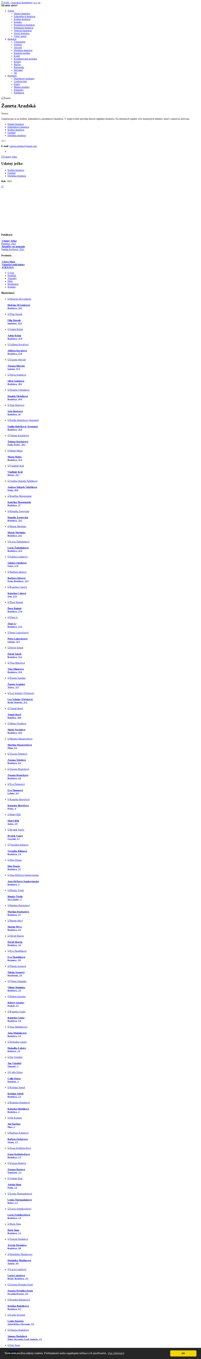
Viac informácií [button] (116, 1353)
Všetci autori (20, 36)
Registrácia (13, 284)
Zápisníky (19, 90)
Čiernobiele (19, 42)
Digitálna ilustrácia (23, 50)
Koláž (17, 56)
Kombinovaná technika (25, 58)
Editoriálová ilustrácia (24, 16)
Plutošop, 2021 (9, 242)
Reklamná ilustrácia (23, 27)
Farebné (18, 44)
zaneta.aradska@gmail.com (23, 146)
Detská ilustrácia (22, 13)
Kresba (17, 61)
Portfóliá (12, 275)
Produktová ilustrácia (24, 25)
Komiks (18, 22)
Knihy (17, 84)
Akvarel (18, 47)
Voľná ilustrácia (22, 33)
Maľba (17, 64)
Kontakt (12, 287)
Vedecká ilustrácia (23, 30)
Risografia (19, 67)
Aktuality (12, 278)
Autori (11, 10)
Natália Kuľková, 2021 (13, 248)
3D (15, 73)
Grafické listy (20, 81)
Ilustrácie (12, 39)
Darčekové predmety (24, 78)
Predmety (12, 75)
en (39, 2)
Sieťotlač (18, 70)
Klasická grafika (22, 53)
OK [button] (183, 1353)
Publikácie (19, 92)
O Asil (11, 272)
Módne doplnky (22, 87)
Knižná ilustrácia (22, 19)
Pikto (10, 281)
